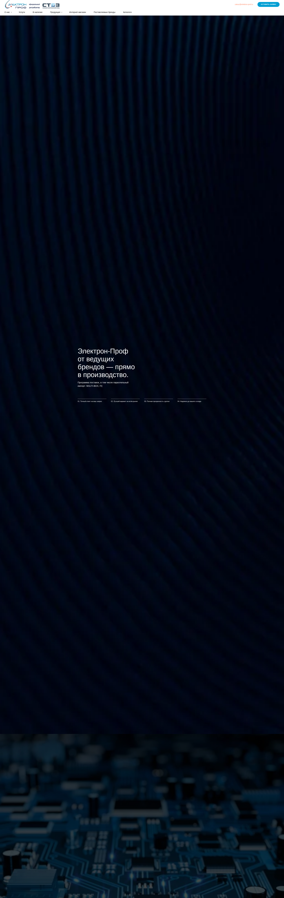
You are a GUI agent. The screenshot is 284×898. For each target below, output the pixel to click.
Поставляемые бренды (104, 12)
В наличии (37, 12)
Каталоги (127, 12)
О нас (7, 12)
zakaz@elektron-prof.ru (244, 4)
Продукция (55, 12)
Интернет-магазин (77, 12)
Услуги (22, 12)
